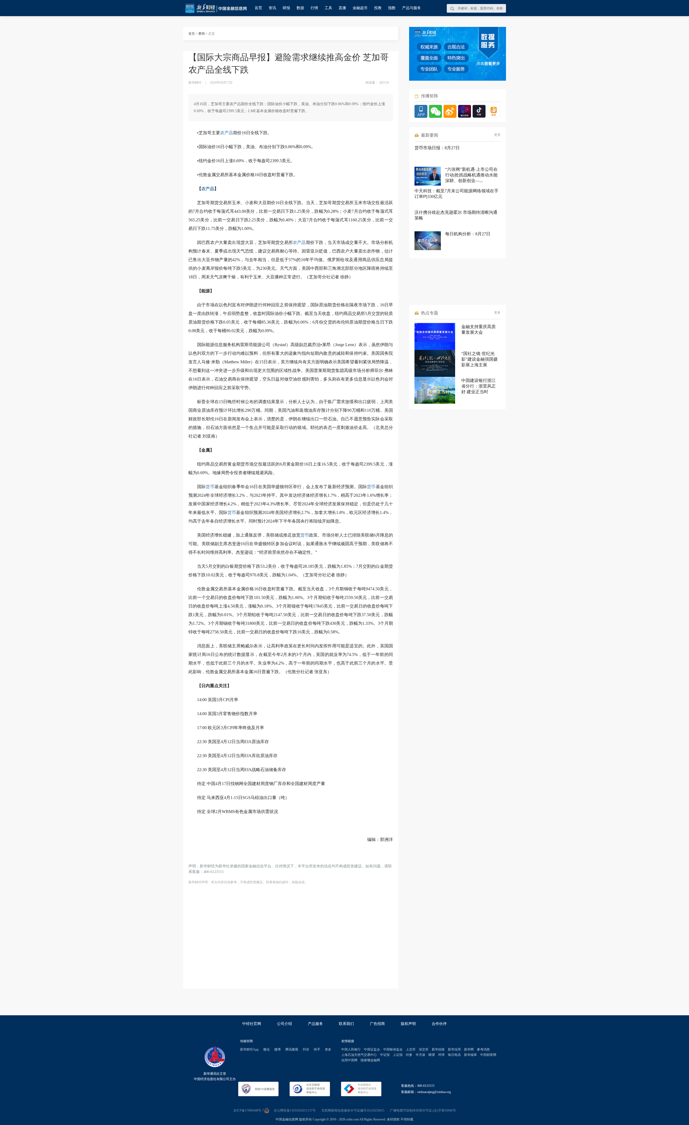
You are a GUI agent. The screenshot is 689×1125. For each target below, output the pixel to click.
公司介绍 (284, 1024)
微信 (266, 1049)
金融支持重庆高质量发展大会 (478, 329)
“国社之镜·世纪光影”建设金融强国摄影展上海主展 (479, 359)
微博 (277, 1049)
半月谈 (420, 1055)
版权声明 (408, 1024)
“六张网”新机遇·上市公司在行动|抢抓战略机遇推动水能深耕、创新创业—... (471, 175)
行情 (314, 8)
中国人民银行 (351, 1049)
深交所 (423, 1049)
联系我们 (346, 1024)
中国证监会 (372, 1049)
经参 (409, 1055)
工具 (328, 8)
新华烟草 (470, 1055)
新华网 (469, 1049)
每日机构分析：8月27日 (467, 234)
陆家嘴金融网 (370, 1060)
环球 (441, 1055)
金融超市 (360, 8)
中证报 (385, 1055)
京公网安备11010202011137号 (295, 1110)
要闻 (201, 34)
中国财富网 (488, 1055)
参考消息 (483, 1049)
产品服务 (315, 1024)
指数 (392, 8)
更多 (497, 135)
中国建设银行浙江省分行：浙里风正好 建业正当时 (478, 386)
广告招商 (377, 1024)
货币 (210, 486)
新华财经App (249, 1049)
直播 (342, 8)
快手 (317, 1049)
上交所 (411, 1049)
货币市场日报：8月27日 (437, 147)
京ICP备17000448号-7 (248, 1110)
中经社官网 (251, 1024)
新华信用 (454, 1049)
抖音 (306, 1049)
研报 (286, 8)
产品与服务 (411, 8)
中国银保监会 (393, 1049)
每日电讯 (454, 1055)
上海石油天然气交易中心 (359, 1055)
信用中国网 (349, 1060)
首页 (258, 8)
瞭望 (431, 1055)
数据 (300, 8)
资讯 (272, 8)
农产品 (226, 132)
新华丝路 (438, 1049)
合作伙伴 (439, 1024)
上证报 (398, 1055)
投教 (378, 8)
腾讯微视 (291, 1049)
